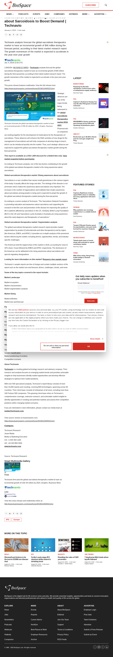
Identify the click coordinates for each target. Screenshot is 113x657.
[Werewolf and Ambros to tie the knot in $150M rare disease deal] (16, 545)
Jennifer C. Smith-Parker (65, 564)
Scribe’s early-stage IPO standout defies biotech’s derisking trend (41, 559)
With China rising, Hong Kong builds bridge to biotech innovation (83, 257)
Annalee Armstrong (79, 262)
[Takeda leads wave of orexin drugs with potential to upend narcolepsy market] (104, 242)
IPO (7, 520)
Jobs (47, 14)
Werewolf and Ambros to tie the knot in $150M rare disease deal (16, 559)
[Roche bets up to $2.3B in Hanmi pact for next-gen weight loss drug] (104, 138)
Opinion (76, 207)
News (9, 14)
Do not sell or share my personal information (56, 346)
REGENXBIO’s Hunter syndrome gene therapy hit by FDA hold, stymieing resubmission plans (84, 123)
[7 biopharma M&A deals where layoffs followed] (97, 545)
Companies (59, 14)
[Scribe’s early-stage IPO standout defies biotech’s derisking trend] (43, 545)
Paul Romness (77, 216)
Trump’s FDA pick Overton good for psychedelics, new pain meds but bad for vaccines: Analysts (84, 227)
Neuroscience (79, 237)
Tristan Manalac (78, 143)
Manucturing (78, 84)
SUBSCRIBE (90, 5)
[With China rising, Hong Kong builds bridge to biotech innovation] (104, 257)
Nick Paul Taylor (78, 93)
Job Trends (89, 554)
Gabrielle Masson (36, 566)
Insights (61, 554)
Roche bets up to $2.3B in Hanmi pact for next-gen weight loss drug (84, 138)
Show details (95, 339)
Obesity (76, 134)
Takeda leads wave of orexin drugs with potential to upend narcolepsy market (83, 242)
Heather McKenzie (78, 108)
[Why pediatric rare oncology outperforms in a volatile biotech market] (104, 211)
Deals (6, 554)
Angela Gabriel (89, 564)
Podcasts (23, 14)
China (75, 253)
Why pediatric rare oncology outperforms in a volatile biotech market (84, 212)
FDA (74, 99)
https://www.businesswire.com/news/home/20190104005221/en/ (29, 89)
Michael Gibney (9, 566)
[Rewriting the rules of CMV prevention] (70, 545)
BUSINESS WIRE (21, 68)
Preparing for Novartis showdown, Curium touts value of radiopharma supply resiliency (84, 88)
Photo (6, 475)
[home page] (15, 587)
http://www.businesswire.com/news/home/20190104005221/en (28, 504)
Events (36, 14)
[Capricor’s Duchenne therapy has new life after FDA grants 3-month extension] (104, 103)
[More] (13, 14)
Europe (17, 520)
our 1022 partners (22, 310)
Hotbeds (73, 14)
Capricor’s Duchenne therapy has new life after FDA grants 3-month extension (85, 103)
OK (88, 346)
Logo (6, 492)
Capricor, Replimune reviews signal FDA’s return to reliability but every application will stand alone (84, 195)
